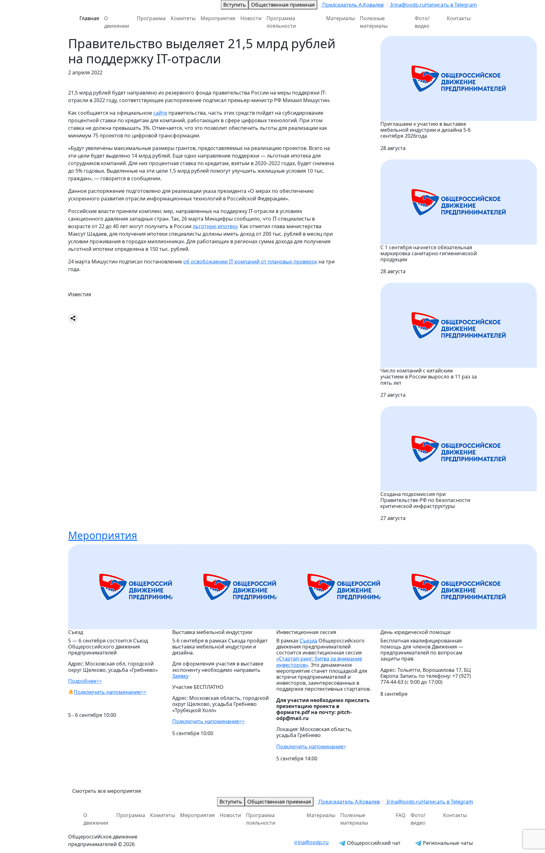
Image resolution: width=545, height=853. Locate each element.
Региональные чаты (447, 842)
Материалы (340, 18)
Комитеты (183, 18)
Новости (250, 18)
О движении (116, 22)
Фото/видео (422, 22)
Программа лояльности (281, 22)
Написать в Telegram (451, 4)
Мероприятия (218, 18)
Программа (151, 18)
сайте (160, 112)
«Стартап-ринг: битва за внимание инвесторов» (319, 661)
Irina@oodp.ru (407, 4)
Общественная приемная (283, 4)
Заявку (180, 675)
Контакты (459, 18)
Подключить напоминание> (311, 746)
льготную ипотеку (215, 226)
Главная (89, 18)
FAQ (401, 815)
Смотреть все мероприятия (106, 790)
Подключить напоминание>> (110, 692)
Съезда (308, 640)
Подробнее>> (85, 680)
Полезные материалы (374, 22)
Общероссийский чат (373, 842)
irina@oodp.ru (311, 842)
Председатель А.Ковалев (352, 4)
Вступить (234, 4)
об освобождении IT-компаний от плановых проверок (250, 261)
